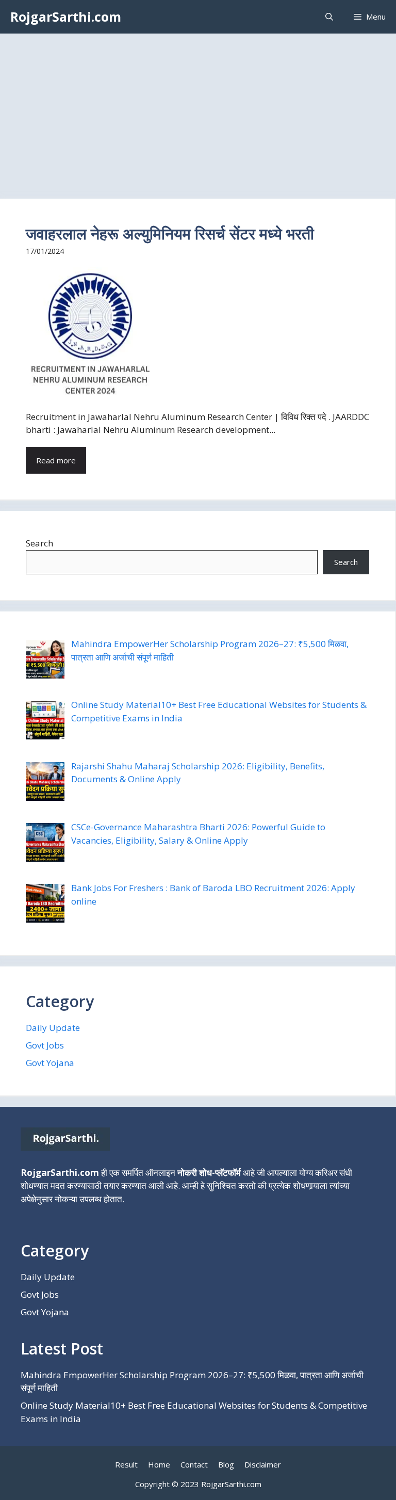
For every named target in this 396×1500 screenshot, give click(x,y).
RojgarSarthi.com (65, 16)
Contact (194, 1464)
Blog (226, 1464)
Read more (56, 460)
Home (159, 1464)
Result (126, 1464)
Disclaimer (262, 1464)
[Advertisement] (198, 111)
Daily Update (53, 1028)
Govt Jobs (45, 1045)
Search (39, 543)
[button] (329, 17)
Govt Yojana (50, 1063)
